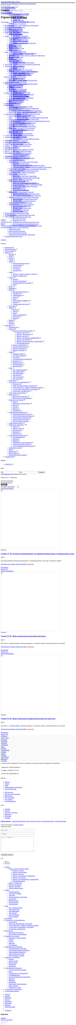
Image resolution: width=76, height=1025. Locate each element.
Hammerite (12, 288)
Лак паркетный (18, 371)
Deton (11, 323)
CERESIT (8, 464)
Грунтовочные (17, 364)
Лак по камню (17, 378)
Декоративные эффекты (21, 32)
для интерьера (17, 265)
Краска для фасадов (19, 345)
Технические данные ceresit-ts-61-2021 (17, 647)
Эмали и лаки (17, 428)
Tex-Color (12, 306)
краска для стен (35, 821)
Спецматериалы (10, 801)
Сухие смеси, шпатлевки (17, 393)
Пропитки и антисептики (21, 403)
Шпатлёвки (9, 796)
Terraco (11, 277)
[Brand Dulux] (3, 752)
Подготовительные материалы (23, 416)
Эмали (15, 297)
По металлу (16, 361)
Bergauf (11, 320)
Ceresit (11, 260)
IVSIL (11, 256)
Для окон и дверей (19, 355)
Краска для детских (23, 339)
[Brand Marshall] (4, 745)
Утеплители (17, 384)
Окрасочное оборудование (18, 455)
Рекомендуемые (10, 249)
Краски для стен (22, 332)
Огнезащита (17, 410)
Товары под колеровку (16, 425)
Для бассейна (17, 366)
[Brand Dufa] (3, 754)
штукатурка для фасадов (21, 391)
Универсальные (18, 354)
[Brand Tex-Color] (5, 738)
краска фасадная (60, 821)
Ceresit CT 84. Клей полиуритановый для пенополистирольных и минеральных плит (37, 554)
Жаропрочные (17, 363)
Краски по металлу (19, 348)
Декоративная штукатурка (21, 414)
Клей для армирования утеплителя (24, 386)
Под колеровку (10, 798)
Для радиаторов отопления (22, 359)
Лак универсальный (19, 370)
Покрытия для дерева (16, 400)
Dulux (11, 286)
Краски (15, 279)
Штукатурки (17, 430)
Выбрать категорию (7, 7)
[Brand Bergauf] (4, 759)
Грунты (15, 302)
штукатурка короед (47, 821)
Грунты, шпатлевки (19, 281)
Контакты (8, 814)
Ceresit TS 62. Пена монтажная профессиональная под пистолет (28, 719)
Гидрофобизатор (18, 437)
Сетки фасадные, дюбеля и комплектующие (27, 184)
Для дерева (8, 799)
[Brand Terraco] (4, 739)
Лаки (14, 299)
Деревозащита (17, 295)
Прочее (15, 318)
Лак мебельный (18, 373)
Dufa (10, 290)
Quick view (4, 569)
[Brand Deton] (3, 755)
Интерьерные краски (20, 292)
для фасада (16, 267)
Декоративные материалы (17, 412)
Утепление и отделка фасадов (19, 382)
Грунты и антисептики (12, 794)
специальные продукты (21, 263)
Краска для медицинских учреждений (29, 341)
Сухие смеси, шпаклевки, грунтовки (25, 389)
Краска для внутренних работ (23, 331)
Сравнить (8, 1010)
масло (15, 402)
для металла (17, 270)
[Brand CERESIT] (5, 757)
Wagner (11, 322)
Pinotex (11, 258)
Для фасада (16, 293)
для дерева (16, 269)
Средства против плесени (21, 444)
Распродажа (9, 213)
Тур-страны (5, 22)
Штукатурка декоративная (21, 398)
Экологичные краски (20, 347)
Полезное (8, 816)
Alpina (11, 261)
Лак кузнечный (18, 377)
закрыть (3, 240)
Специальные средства (20, 304)
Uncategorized (9, 456)
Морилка (16, 409)
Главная (3, 474)
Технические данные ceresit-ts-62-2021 (17, 729)
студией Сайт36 (18, 825)
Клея (14, 284)
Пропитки (16, 432)
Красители (16, 433)
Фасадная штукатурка (20, 396)
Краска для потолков (24, 334)
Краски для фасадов (19, 276)
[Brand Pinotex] (4, 743)
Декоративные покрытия (21, 417)
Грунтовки (16, 316)
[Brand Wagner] (4, 736)
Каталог (7, 811)
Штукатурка (13, 394)
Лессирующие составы (20, 421)
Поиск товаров (8, 10)
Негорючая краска (23, 343)
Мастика (16, 439)
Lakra (10, 272)
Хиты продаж (9, 216)
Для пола (16, 357)
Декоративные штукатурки (22, 283)
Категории (8, 83)
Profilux (11, 308)
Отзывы (7, 818)
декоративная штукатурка (20, 821)
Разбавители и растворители (22, 442)
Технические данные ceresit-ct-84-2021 (17, 564)
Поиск (3, 220)
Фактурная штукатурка (20, 419)
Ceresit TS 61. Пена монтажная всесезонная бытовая (23, 636)
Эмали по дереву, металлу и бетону (24, 274)
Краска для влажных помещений (28, 108)
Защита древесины (19, 315)
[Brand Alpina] (4, 761)
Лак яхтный (17, 375)
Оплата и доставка (11, 812)
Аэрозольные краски (16, 423)
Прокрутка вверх (6, 1020)
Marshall (11, 254)
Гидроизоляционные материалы (23, 446)
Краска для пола (22, 336)
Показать (41, 472)
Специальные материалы (17, 435)
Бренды (7, 253)
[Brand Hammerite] (5, 750)
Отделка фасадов (10, 789)
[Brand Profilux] (4, 741)
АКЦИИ (8, 156)
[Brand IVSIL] (3, 748)
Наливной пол (14, 327)
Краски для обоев (19, 350)
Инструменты (13, 453)
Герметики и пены (15, 448)
